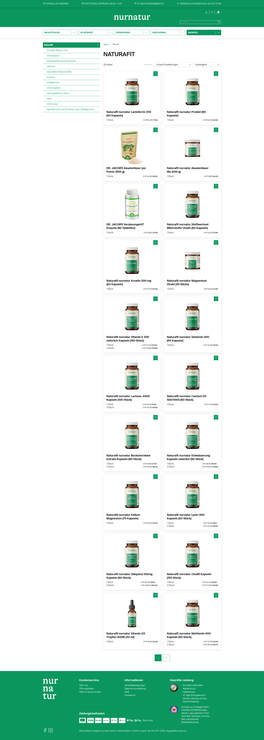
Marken (106, 44)
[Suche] (218, 22)
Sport (49, 98)
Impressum (130, 695)
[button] (206, 12)
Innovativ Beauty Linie (57, 50)
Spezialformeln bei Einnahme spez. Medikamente (70, 109)
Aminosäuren (53, 55)
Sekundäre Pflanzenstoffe (59, 71)
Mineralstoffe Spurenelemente (61, 61)
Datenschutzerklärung (135, 688)
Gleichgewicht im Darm (58, 93)
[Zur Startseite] (52, 690)
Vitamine (51, 66)
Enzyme (50, 77)
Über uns (83, 685)
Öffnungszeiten (86, 688)
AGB (127, 691)
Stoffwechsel (53, 82)
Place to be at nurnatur (90, 691)
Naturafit (48, 44)
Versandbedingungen (135, 685)
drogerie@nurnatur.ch (176, 730)
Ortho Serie (52, 104)
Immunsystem (54, 87)
